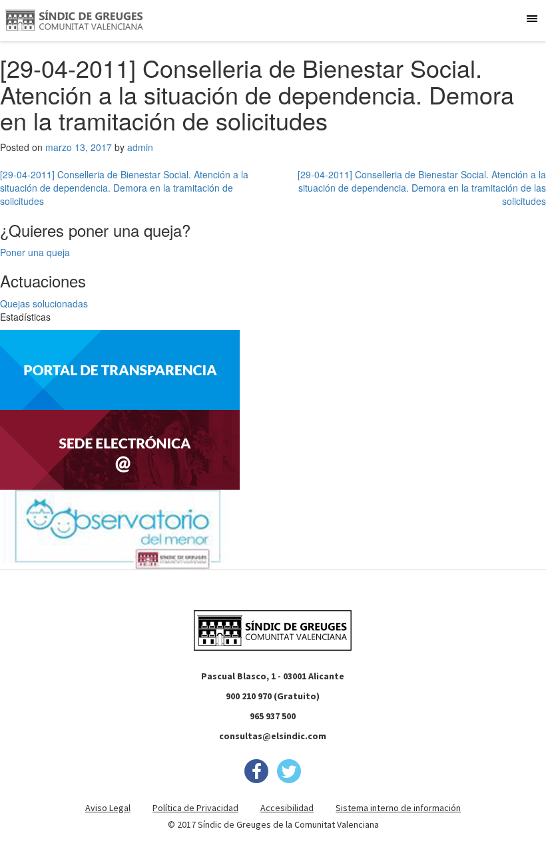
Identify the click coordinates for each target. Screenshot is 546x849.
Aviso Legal (108, 808)
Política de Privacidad (195, 808)
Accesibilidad (287, 808)
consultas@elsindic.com (272, 736)
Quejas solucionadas (44, 303)
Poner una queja (35, 252)
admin (140, 147)
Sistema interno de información (398, 808)
